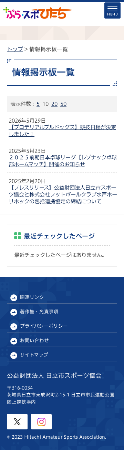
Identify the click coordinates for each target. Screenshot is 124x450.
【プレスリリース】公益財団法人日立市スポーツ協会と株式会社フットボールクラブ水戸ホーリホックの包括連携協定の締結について (63, 194)
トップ (15, 49)
